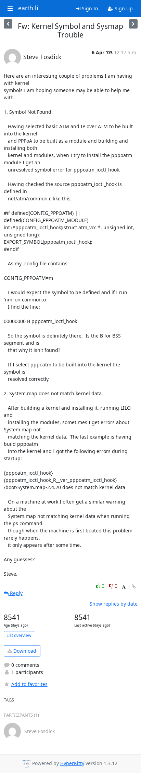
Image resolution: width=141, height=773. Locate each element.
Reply (16, 593)
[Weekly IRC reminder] (8, 24)
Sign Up (123, 8)
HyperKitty (72, 763)
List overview (19, 635)
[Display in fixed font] (123, 587)
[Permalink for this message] (134, 586)
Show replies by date (114, 603)
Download (24, 651)
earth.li (28, 8)
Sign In (89, 8)
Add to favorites (29, 684)
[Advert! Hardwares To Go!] (133, 24)
